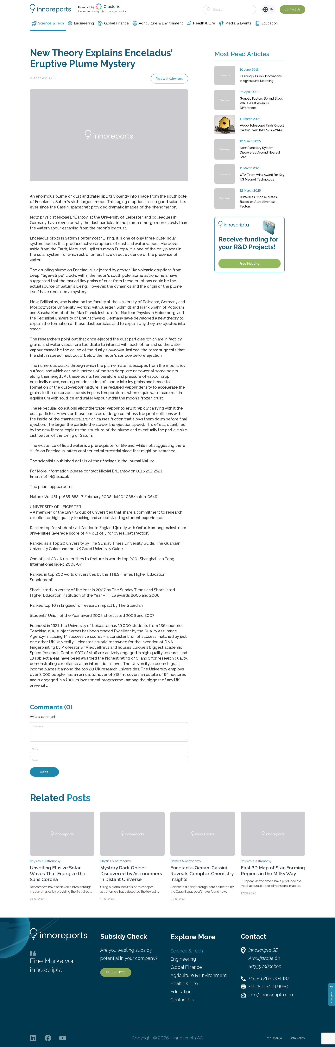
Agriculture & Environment (198, 975)
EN (270, 9)
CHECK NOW (116, 972)
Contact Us (292, 9)
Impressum (274, 1038)
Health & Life (184, 983)
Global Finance (186, 967)
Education (181, 991)
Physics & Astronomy (169, 78)
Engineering (183, 959)
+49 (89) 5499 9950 (268, 986)
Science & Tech (186, 951)
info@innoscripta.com (272, 995)
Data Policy (297, 1038)
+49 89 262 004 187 (269, 978)
